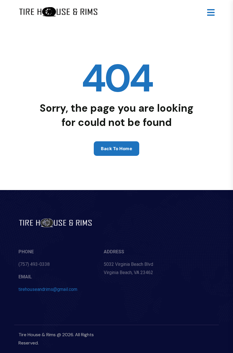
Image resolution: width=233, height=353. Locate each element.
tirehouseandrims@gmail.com (47, 289)
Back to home (116, 148)
